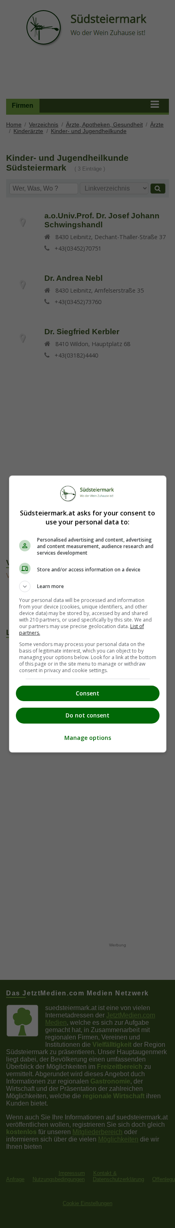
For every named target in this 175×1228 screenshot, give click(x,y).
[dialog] (87, 614)
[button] (87, 586)
